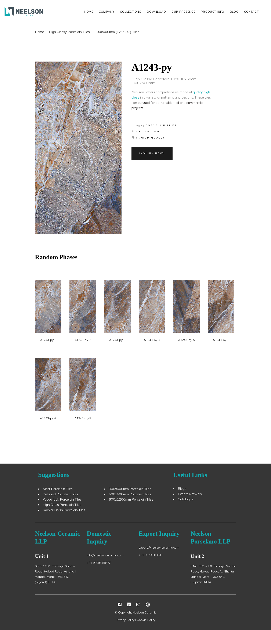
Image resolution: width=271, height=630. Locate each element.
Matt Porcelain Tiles (58, 489)
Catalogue (186, 499)
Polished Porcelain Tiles (60, 494)
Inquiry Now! (152, 153)
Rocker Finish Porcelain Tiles (64, 510)
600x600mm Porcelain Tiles (130, 494)
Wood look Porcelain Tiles (62, 499)
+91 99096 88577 (99, 563)
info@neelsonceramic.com (105, 555)
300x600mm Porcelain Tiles (130, 489)
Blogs (182, 488)
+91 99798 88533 (151, 555)
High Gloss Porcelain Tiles (62, 504)
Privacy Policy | (126, 620)
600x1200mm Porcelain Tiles (131, 499)
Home (39, 32)
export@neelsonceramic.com (159, 547)
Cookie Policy (146, 620)
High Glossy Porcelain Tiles (69, 32)
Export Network (190, 494)
